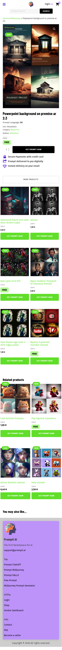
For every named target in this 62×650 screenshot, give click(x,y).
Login (7, 600)
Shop (6, 605)
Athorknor (14, 133)
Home (5, 18)
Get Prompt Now (33, 150)
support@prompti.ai (15, 550)
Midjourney (15, 18)
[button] (54, 29)
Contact (8, 624)
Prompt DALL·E (11, 575)
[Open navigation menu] (5, 5)
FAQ (6, 630)
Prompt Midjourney (14, 570)
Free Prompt (10, 580)
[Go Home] (31, 4)
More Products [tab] (30, 179)
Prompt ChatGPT (12, 564)
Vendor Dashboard (13, 610)
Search (46, 11)
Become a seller (12, 635)
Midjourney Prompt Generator (19, 585)
